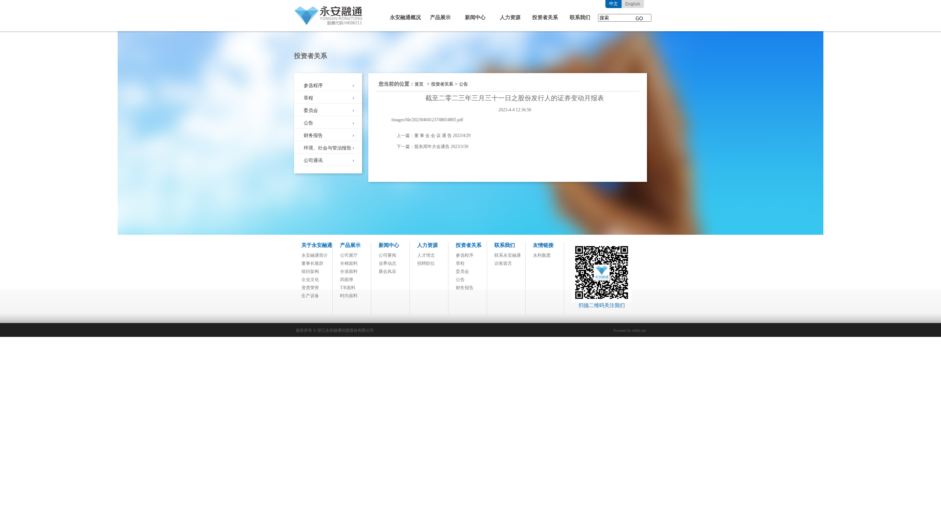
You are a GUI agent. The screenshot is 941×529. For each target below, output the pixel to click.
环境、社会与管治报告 (327, 148)
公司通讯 (313, 160)
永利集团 (542, 255)
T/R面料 (347, 287)
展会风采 (387, 271)
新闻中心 (475, 17)
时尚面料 (349, 295)
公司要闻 (387, 255)
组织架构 (310, 271)
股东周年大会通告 (432, 146)
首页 (419, 84)
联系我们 (580, 17)
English (632, 4)
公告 (308, 123)
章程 (308, 98)
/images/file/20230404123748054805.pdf (427, 119)
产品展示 (440, 17)
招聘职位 (426, 263)
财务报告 (313, 135)
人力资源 (510, 17)
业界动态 (387, 263)
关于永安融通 (316, 245)
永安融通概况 (405, 17)
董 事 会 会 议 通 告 (433, 135)
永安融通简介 (314, 255)
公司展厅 (349, 255)
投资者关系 (545, 17)
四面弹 (346, 279)
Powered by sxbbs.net (629, 330)
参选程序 (313, 85)
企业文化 (310, 279)
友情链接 (543, 245)
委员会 (311, 110)
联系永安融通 (507, 255)
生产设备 (310, 295)
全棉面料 (349, 263)
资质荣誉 (310, 287)
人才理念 (426, 255)
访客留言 (503, 263)
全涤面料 (349, 271)
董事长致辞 (312, 263)
